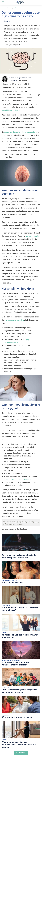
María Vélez (23, 80)
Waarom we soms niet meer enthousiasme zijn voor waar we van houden (19, 744)
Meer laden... (21, 753)
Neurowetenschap (7, 8)
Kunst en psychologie (9, 580)
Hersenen (18, 8)
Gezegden (5, 687)
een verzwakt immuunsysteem (18, 479)
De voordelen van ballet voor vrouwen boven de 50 (20, 636)
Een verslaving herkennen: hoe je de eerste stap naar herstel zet (19, 556)
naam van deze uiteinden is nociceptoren (20, 132)
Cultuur (4, 632)
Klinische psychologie (9, 553)
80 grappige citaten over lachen (17, 717)
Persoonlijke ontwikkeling (11, 660)
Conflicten (6, 605)
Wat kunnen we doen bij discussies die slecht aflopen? (20, 608)
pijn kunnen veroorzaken (14, 320)
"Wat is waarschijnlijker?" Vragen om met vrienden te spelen (19, 691)
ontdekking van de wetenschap (14, 110)
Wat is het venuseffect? (13, 582)
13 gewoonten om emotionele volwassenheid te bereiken (15, 663)
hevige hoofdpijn (32, 236)
